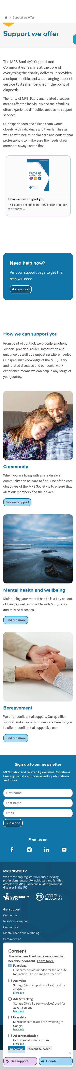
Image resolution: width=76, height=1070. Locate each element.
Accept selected (39, 1049)
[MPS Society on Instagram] (29, 849)
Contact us (10, 915)
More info (18, 992)
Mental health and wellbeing (21, 933)
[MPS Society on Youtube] (64, 849)
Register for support (16, 921)
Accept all (17, 1049)
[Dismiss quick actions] (70, 1053)
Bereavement (12, 939)
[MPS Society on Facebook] (12, 849)
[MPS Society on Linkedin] (46, 849)
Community (10, 927)
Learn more (45, 961)
